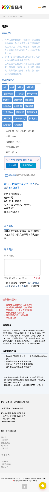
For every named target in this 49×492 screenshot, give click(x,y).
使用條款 (4, 446)
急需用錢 (18, 106)
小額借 (20, 87)
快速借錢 (29, 106)
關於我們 (4, 437)
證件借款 (20, 112)
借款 (5, 87)
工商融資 (20, 93)
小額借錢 (7, 118)
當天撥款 (7, 125)
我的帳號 (4, 461)
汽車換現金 (32, 112)
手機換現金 (8, 112)
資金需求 (7, 100)
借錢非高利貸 (20, 118)
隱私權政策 (5, 443)
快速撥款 (33, 118)
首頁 (4, 16)
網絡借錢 (18, 125)
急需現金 (7, 106)
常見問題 (4, 448)
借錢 (12, 87)
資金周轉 (18, 100)
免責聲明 (4, 440)
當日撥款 (29, 100)
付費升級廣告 (6, 464)
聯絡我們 (4, 467)
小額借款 (30, 87)
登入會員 (12, 165)
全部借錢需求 (12, 16)
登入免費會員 (19, 286)
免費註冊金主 (28, 165)
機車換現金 (32, 93)
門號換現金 (8, 93)
